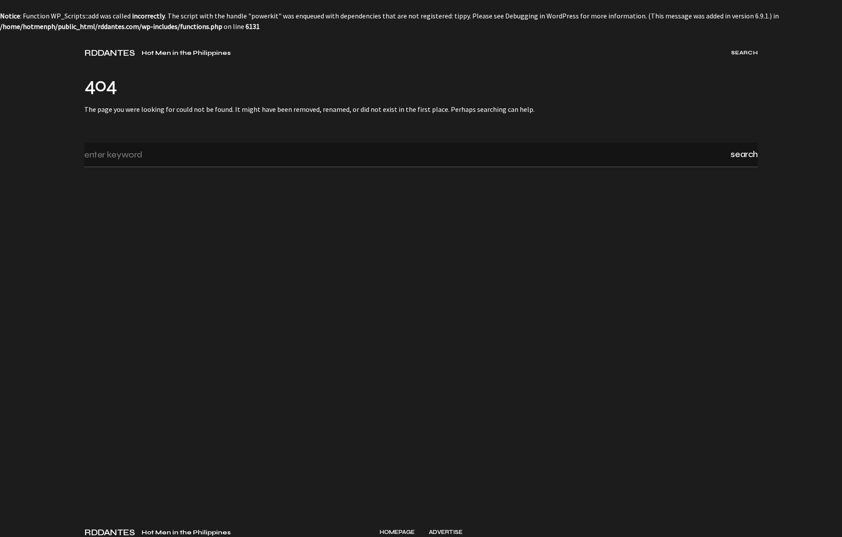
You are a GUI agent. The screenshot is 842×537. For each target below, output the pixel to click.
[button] (16, 53)
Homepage (397, 532)
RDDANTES (109, 53)
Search (744, 154)
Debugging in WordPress (542, 15)
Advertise (446, 532)
